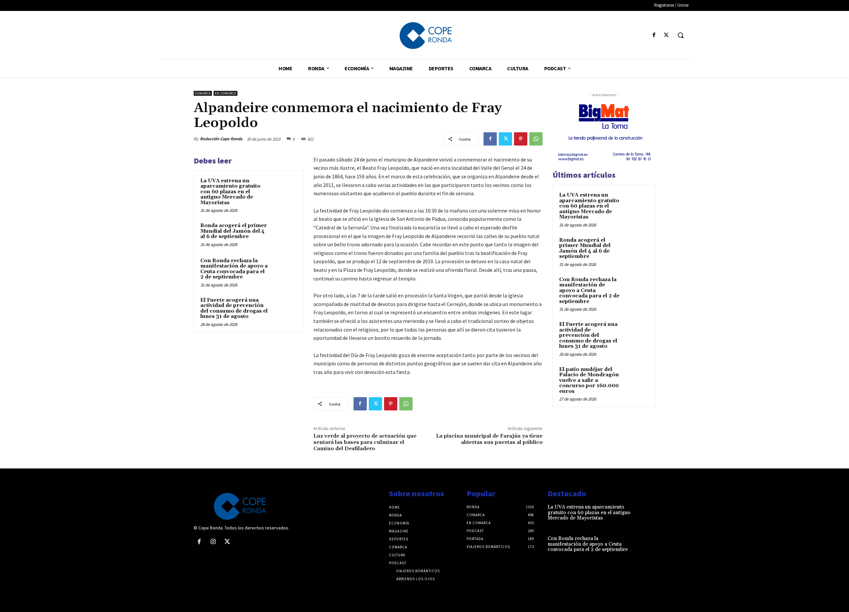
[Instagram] (213, 542)
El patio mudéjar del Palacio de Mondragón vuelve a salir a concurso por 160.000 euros (589, 380)
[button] (680, 35)
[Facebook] (654, 35)
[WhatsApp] (536, 139)
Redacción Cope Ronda (221, 139)
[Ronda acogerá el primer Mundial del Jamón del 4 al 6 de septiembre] (284, 234)
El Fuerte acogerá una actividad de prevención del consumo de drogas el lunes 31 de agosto (234, 308)
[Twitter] (666, 35)
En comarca (225, 93)
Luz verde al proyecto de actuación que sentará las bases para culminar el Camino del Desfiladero (365, 442)
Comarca (203, 93)
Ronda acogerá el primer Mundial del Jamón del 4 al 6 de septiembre (233, 231)
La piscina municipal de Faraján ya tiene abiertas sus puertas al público (489, 439)
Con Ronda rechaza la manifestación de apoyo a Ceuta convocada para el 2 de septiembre (234, 269)
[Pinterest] (520, 139)
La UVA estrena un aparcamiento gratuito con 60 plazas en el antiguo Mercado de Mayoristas (230, 192)
